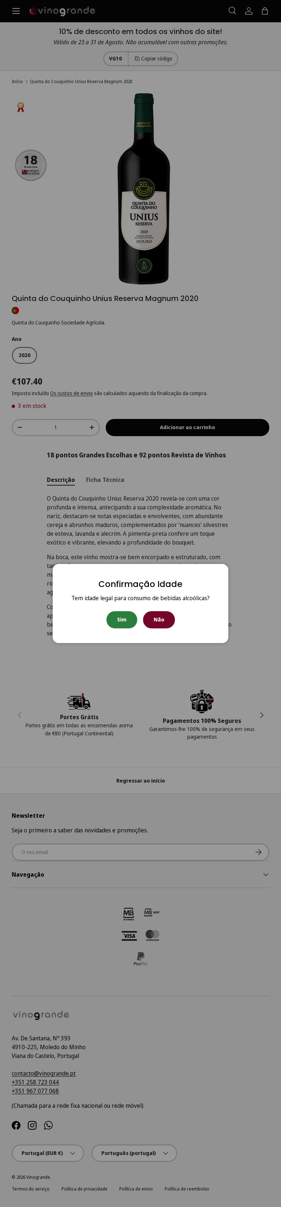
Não (159, 619)
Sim (122, 619)
